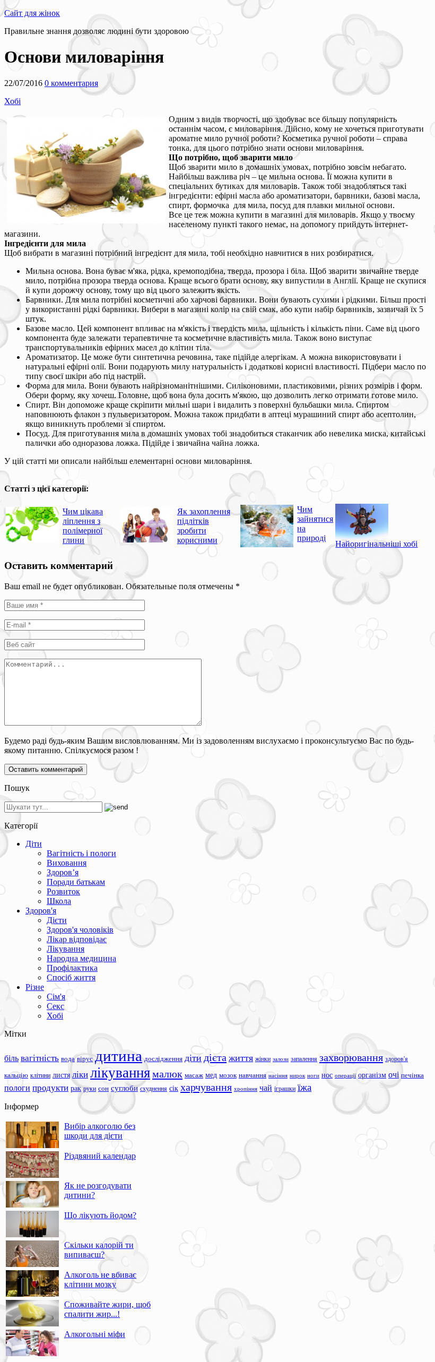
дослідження (163, 1059)
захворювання (351, 1057)
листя (61, 1075)
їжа (304, 1087)
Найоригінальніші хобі (376, 543)
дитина (118, 1055)
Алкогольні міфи (94, 1334)
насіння (278, 1076)
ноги (313, 1075)
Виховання (66, 862)
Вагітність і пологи (81, 853)
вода (68, 1059)
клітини (40, 1075)
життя (241, 1058)
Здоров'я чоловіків (80, 929)
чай (265, 1087)
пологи (17, 1087)
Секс (55, 1006)
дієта (215, 1057)
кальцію (16, 1075)
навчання (252, 1075)
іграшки (284, 1088)
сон (103, 1088)
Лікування (65, 948)
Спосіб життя (71, 977)
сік (173, 1088)
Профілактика (72, 967)
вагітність (40, 1058)
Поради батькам (76, 881)
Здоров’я (63, 872)
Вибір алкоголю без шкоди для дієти (99, 1131)
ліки (80, 1075)
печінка (412, 1075)
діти (193, 1058)
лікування (120, 1073)
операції (345, 1075)
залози (281, 1059)
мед (211, 1075)
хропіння (245, 1088)
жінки (263, 1059)
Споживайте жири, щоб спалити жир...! (107, 1309)
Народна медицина (81, 958)
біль (11, 1058)
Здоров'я (40, 910)
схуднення (153, 1088)
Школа (59, 901)
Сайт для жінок (32, 13)
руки (89, 1088)
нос (327, 1075)
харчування (206, 1087)
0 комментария (71, 83)
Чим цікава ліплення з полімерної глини (83, 526)
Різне (34, 987)
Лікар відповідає (77, 939)
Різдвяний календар (100, 1155)
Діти (33, 843)
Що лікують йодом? (100, 1215)
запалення (304, 1059)
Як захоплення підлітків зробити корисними (203, 526)
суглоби (124, 1088)
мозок (228, 1075)
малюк (167, 1074)
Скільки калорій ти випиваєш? (99, 1249)
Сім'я (56, 996)
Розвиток (63, 891)
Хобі (12, 101)
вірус (85, 1059)
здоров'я (396, 1059)
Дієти (57, 920)
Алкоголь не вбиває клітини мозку (100, 1279)
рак (76, 1088)
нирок (297, 1076)
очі (393, 1074)
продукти (50, 1087)
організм (372, 1075)
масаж (194, 1075)
